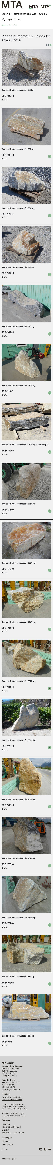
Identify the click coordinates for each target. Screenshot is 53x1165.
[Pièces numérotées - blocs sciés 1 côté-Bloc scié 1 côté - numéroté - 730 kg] (26, 303)
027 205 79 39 (8, 1073)
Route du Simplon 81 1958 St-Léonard (12, 1068)
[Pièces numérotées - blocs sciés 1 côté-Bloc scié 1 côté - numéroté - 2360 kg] (26, 540)
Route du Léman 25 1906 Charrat (10, 1082)
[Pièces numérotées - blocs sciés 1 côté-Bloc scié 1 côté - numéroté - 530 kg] (26, 126)
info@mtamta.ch (9, 1075)
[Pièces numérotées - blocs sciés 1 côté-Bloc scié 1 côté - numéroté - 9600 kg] (26, 894)
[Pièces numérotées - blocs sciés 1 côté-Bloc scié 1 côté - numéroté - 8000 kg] (26, 776)
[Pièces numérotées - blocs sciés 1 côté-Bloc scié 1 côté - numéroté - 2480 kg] (26, 599)
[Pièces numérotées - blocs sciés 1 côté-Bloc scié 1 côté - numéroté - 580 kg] (26, 185)
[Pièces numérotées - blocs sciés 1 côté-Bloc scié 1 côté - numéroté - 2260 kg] (26, 481)
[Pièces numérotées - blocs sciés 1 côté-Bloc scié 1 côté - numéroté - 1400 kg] (26, 362)
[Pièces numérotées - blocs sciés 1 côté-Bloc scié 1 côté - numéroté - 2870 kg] (26, 658)
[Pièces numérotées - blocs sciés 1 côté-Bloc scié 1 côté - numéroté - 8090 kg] (26, 835)
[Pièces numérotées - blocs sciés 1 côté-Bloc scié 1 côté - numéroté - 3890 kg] (26, 717)
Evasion (43, 14)
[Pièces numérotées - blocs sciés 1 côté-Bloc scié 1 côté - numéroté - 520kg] (26, 67)
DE (19, 20)
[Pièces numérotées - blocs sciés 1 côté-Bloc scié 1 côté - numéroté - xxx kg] (26, 953)
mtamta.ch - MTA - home (13, 1132)
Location (6, 14)
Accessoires (7, 1144)
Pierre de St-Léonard (25, 14)
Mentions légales (9, 1158)
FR (15, 20)
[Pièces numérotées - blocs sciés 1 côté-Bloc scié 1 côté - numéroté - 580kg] (26, 244)
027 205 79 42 (8, 1087)
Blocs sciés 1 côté (9, 25)
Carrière (5, 1141)
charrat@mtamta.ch (11, 1089)
